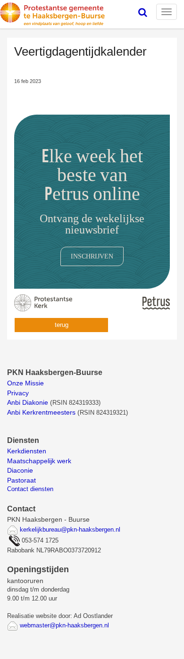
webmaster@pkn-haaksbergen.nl (64, 625)
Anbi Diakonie (27, 402)
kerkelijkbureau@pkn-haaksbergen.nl (70, 529)
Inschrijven (92, 256)
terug (61, 324)
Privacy (18, 393)
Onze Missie (26, 383)
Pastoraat (21, 480)
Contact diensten (30, 488)
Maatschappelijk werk (39, 461)
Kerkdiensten (27, 451)
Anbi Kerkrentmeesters (41, 412)
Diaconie (20, 470)
